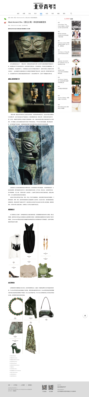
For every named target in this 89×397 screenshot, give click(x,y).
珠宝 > (15, 17)
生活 (47, 13)
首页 (18, 13)
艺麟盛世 (14, 390)
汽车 (53, 13)
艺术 (35, 13)
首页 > (9, 17)
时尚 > (12, 17)
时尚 (41, 13)
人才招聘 (23, 385)
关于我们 (15, 385)
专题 (58, 13)
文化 (30, 13)
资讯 (64, 13)
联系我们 (30, 385)
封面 (24, 13)
